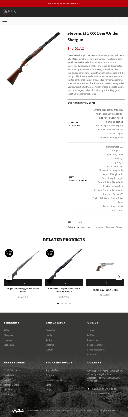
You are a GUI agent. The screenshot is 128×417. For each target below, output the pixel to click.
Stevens (120, 227)
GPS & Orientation (12, 370)
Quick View (23, 282)
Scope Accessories (96, 350)
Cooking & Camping (55, 380)
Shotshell (50, 345)
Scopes (90, 330)
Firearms (99, 227)
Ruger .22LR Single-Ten (105, 290)
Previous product (114, 21)
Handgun (50, 335)
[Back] (5, 21)
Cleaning (8, 390)
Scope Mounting (94, 345)
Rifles (6, 330)
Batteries (50, 375)
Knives (7, 380)
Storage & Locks (11, 385)
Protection (9, 394)
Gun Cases (9, 375)
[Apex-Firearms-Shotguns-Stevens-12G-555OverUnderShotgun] (33, 58)
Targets (49, 390)
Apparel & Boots (53, 370)
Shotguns (109, 227)
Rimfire (49, 340)
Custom (49, 350)
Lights (48, 385)
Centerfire (50, 330)
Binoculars (92, 354)
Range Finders (93, 340)
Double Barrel (86, 227)
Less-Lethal (9, 345)
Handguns (9, 340)
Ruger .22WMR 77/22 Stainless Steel (23, 290)
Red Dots (91, 335)
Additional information (81, 103)
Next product (123, 21)
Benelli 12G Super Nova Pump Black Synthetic (64, 290)
